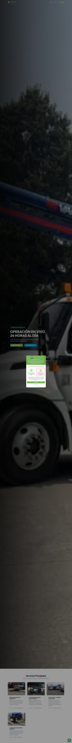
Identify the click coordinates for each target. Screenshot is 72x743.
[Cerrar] (44, 357)
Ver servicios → (36, 384)
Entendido (36, 382)
